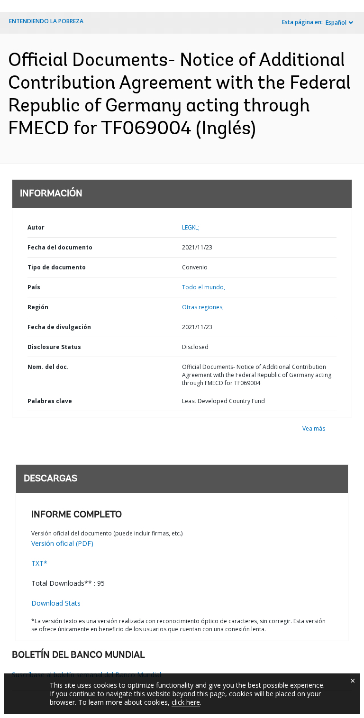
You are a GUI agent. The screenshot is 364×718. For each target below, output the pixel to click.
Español (336, 22)
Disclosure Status (54, 347)
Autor (36, 227)
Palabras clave (49, 401)
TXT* (39, 563)
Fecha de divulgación (59, 327)
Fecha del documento (59, 247)
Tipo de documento (56, 267)
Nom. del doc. (48, 367)
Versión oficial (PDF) (62, 543)
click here (186, 702)
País (33, 287)
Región (37, 307)
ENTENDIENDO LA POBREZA (46, 21)
